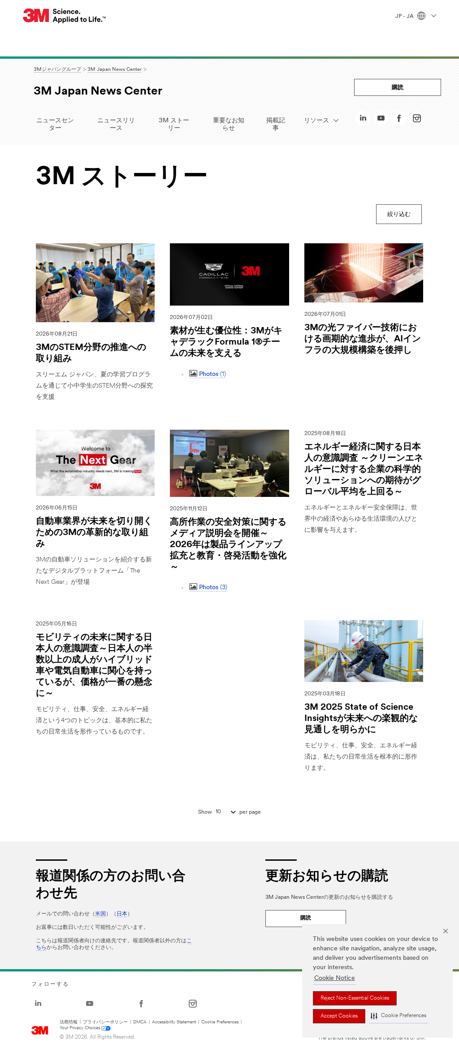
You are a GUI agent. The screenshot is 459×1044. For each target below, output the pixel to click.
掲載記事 (275, 124)
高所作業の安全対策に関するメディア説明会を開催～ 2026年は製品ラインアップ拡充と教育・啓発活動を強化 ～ (228, 545)
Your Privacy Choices (80, 1028)
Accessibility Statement (174, 1022)
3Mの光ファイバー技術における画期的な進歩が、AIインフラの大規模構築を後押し (362, 339)
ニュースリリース (116, 124)
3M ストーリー (174, 124)
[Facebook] (399, 121)
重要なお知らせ (228, 124)
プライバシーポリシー (105, 1022)
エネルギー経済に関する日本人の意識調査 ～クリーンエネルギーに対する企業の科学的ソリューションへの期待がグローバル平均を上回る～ (363, 469)
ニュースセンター (55, 124)
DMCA (140, 1022)
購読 (397, 88)
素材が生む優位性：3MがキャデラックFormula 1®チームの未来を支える (226, 342)
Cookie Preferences (219, 1022)
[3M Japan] (65, 16)
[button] (398, 1016)
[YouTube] (381, 121)
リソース (319, 120)
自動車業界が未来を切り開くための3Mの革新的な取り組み (94, 532)
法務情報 (69, 1022)
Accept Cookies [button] (339, 1016)
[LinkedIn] (363, 121)
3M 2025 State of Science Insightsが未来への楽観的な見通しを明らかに (361, 718)
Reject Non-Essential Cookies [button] (354, 998)
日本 (122, 914)
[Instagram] (417, 121)
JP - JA (405, 16)
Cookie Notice (334, 978)
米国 (100, 914)
